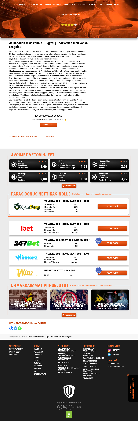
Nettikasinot (69, 4)
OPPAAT (37, 346)
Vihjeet (22, 4)
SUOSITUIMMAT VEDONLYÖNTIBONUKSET (67, 350)
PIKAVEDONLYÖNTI (65, 373)
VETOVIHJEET (15, 346)
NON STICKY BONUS (90, 364)
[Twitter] (15, 328)
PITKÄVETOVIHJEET (16, 349)
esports (91, 4)
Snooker (37, 368)
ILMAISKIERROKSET (90, 361)
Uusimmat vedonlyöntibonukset (67, 354)
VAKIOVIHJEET (14, 352)
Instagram (116, 350)
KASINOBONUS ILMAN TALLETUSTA (91, 370)
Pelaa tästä (112, 206)
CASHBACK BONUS (89, 366)
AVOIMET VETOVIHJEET (33, 154)
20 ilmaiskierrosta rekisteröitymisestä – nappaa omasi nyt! (31, 137)
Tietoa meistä (113, 364)
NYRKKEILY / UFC (40, 374)
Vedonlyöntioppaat (35, 4)
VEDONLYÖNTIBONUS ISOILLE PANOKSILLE (68, 369)
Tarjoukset (81, 4)
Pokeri (99, 4)
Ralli (36, 371)
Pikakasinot (88, 378)
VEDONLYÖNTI (64, 346)
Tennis (36, 357)
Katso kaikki (70, 186)
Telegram (115, 355)
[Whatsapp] (20, 328)
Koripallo (38, 355)
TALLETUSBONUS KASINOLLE (93, 358)
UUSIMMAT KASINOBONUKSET (89, 354)
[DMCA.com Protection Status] (69, 414)
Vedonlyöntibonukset (53, 4)
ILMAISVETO (62, 365)
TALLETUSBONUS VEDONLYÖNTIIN (64, 359)
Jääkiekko (38, 349)
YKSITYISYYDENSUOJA (115, 366)
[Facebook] (11, 328)
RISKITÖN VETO (64, 363)
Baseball (37, 363)
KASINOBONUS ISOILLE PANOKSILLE (91, 374)
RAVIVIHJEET (14, 355)
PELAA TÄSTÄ (48, 125)
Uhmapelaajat (14, 337)
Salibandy (38, 366)
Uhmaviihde (108, 4)
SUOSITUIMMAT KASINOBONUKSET (89, 350)
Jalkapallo (38, 352)
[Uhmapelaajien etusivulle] (7, 4)
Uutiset (117, 4)
